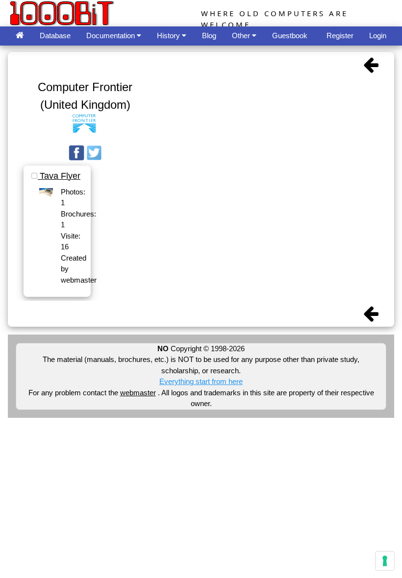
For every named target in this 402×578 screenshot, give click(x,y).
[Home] (20, 36)
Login (377, 35)
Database (55, 35)
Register (340, 35)
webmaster (138, 392)
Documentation (111, 35)
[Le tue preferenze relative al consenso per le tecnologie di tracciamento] (385, 561)
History (169, 35)
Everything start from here (201, 381)
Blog (209, 35)
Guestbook (289, 35)
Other (242, 35)
